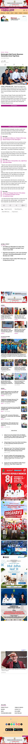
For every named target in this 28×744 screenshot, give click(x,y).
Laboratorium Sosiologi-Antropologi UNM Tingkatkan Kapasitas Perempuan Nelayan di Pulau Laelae (7, 370)
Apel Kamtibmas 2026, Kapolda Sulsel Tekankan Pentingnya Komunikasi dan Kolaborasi (7, 383)
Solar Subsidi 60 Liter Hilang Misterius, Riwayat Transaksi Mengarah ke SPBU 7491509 (7, 331)
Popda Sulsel (15, 211)
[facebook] (7, 724)
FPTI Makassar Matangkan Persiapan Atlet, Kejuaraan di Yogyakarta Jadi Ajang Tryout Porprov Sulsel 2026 (13, 248)
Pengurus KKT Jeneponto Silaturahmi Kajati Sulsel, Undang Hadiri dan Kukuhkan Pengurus (21, 369)
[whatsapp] (12, 724)
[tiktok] (21, 724)
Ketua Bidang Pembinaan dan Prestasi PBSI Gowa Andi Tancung (19, 209)
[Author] (2, 61)
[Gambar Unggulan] (14, 75)
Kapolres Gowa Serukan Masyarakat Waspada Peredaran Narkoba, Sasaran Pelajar (20, 331)
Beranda (2, 52)
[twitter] (9, 724)
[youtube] (19, 724)
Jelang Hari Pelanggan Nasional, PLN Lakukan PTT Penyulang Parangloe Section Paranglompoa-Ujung (14, 194)
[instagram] (16, 724)
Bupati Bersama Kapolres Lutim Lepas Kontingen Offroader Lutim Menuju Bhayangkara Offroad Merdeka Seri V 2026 (15, 254)
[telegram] (14, 724)
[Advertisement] (14, 36)
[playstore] (18, 729)
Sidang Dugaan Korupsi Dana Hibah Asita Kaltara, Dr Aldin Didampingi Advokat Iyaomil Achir (15, 443)
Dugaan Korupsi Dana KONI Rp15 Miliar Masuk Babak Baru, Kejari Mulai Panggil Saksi (14, 463)
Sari (5, 61)
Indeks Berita (14, 430)
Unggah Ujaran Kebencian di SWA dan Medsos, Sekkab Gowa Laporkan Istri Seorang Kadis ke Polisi (7, 318)
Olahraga (6, 52)
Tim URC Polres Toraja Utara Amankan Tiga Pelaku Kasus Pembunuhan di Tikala (21, 317)
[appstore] (9, 729)
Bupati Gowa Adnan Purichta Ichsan (9, 209)
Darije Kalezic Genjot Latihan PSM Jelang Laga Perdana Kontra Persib (14, 259)
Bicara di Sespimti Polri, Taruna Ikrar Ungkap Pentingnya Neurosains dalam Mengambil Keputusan (20, 383)
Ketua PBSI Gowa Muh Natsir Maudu (6, 211)
